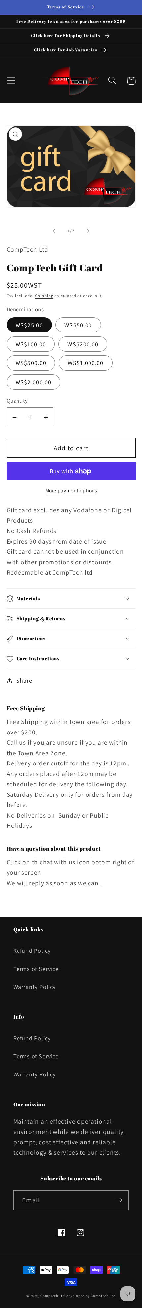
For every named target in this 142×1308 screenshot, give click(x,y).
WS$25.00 (29, 325)
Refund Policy (32, 950)
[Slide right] (88, 231)
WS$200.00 (82, 344)
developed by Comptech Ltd (91, 1295)
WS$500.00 (31, 363)
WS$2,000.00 (34, 382)
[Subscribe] (119, 1200)
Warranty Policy (34, 987)
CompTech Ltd (52, 1295)
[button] (10, 80)
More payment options (71, 490)
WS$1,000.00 (85, 363)
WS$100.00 (31, 344)
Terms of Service (35, 969)
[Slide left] (54, 231)
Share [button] (24, 680)
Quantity (17, 400)
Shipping (44, 295)
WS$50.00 (78, 325)
